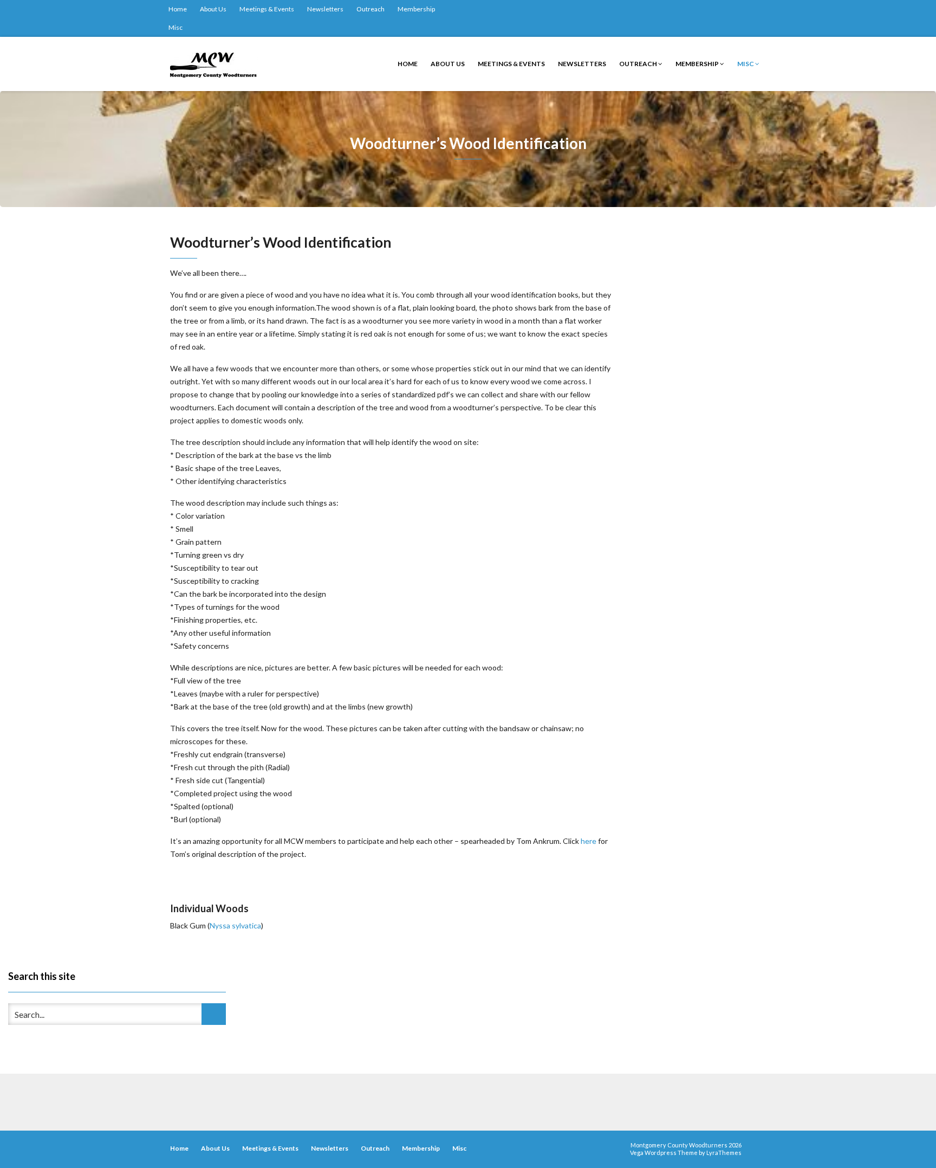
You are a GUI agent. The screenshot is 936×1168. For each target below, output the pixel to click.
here (588, 841)
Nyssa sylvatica (235, 925)
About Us (213, 9)
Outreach (370, 9)
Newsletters (325, 9)
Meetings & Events (266, 9)
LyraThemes (724, 1152)
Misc (175, 27)
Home (177, 9)
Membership (416, 9)
